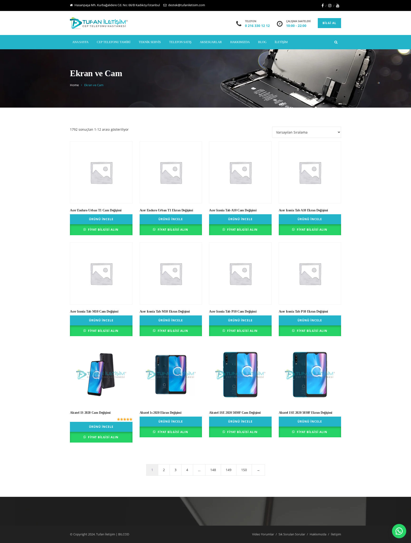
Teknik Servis (150, 42)
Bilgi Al (329, 23)
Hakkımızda (240, 42)
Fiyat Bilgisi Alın (103, 230)
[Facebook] (322, 5)
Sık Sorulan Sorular (292, 534)
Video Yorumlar (263, 534)
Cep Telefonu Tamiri (113, 42)
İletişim (281, 42)
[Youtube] (337, 5)
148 (213, 470)
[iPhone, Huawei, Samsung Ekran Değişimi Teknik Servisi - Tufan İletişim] (99, 23)
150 (244, 470)
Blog (262, 42)
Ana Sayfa (80, 42)
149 (228, 470)
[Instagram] (330, 5)
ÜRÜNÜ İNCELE (101, 219)
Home (74, 85)
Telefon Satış (180, 42)
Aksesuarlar (211, 42)
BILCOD (123, 534)
